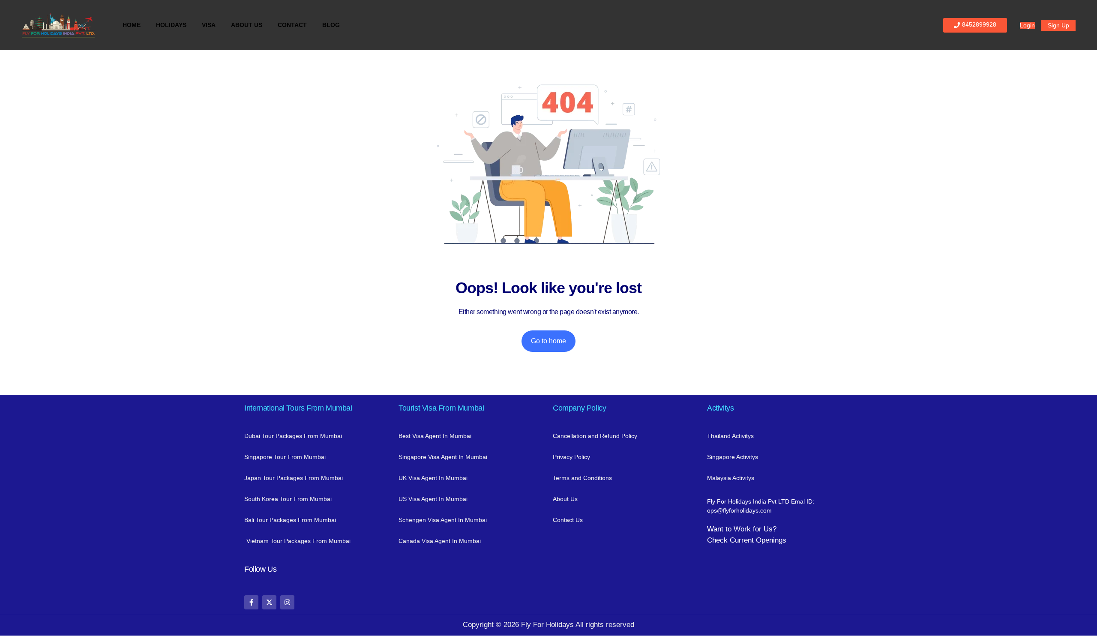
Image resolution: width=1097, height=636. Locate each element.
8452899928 (979, 24)
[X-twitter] (269, 602)
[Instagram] (287, 602)
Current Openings (758, 540)
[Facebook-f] (251, 602)
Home (132, 24)
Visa (209, 24)
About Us (246, 24)
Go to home (548, 341)
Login (1027, 25)
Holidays (171, 24)
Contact (292, 24)
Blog (331, 24)
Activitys (720, 408)
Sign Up (1058, 25)
